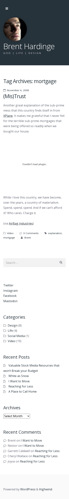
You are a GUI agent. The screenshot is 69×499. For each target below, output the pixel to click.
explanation (55, 233)
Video (10, 233)
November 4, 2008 (18, 90)
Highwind (45, 489)
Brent (27, 237)
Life (10, 331)
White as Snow (18, 376)
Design (12, 325)
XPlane (8, 116)
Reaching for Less (20, 386)
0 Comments (31, 233)
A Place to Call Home (22, 391)
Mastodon (10, 301)
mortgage (9, 237)
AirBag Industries (21, 223)
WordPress (28, 489)
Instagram (10, 291)
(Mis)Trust (14, 96)
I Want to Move (19, 381)
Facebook (10, 296)
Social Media (16, 336)
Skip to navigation (6, 8)
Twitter (8, 285)
